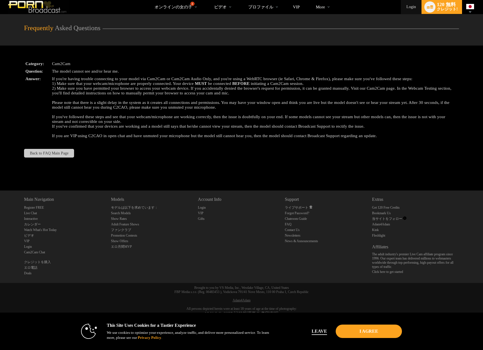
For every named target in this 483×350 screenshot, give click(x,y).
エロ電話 (30, 268)
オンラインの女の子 (174, 6)
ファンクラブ (121, 230)
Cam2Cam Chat (34, 252)
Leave (319, 331)
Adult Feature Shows (125, 224)
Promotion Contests (124, 235)
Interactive (31, 219)
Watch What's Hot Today (40, 230)
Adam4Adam (381, 224)
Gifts (201, 219)
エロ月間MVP (121, 247)
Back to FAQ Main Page (49, 153)
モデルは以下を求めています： (134, 207)
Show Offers (119, 241)
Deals (28, 273)
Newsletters (292, 235)
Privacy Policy (149, 337)
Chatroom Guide (296, 219)
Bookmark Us (381, 213)
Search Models (121, 213)
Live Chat (30, 213)
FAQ (288, 224)
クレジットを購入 (37, 262)
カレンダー (32, 224)
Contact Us (292, 230)
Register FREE (34, 207)
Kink (375, 230)
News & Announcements (301, 241)
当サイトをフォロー (387, 219)
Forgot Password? (297, 213)
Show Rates (119, 219)
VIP (296, 7)
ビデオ (220, 7)
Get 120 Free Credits (386, 207)
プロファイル (260, 7)
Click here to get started (387, 272)
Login (411, 7)
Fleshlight (378, 235)
